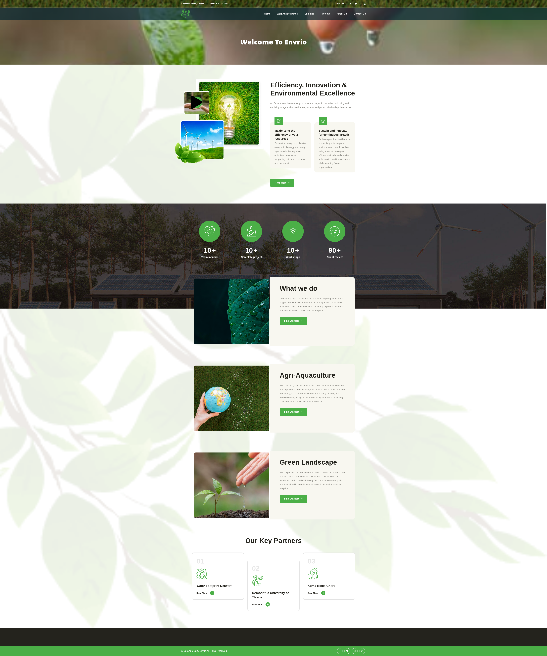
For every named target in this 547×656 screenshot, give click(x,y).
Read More (201, 593)
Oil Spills (309, 14)
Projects (325, 14)
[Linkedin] (362, 651)
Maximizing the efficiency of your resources (286, 134)
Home (267, 14)
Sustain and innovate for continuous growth (334, 132)
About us (342, 14)
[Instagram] (355, 651)
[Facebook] (340, 651)
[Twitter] (347, 651)
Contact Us (360, 14)
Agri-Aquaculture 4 (287, 14)
